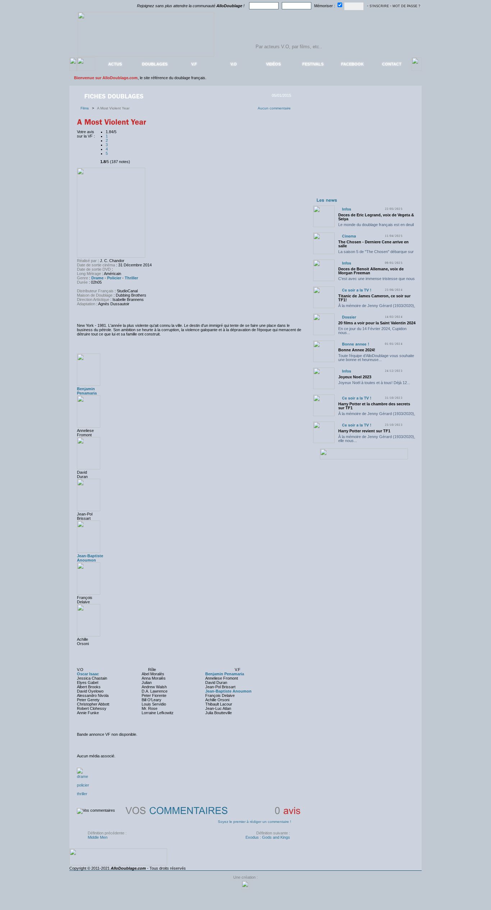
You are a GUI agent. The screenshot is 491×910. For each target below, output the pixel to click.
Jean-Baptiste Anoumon (90, 558)
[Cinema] (349, 236)
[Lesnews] (327, 199)
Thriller (131, 278)
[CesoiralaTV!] (356, 290)
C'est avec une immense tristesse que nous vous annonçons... (376, 280)
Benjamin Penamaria (87, 391)
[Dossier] (349, 317)
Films (86, 108)
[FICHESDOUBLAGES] (114, 95)
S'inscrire (379, 6)
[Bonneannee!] (355, 344)
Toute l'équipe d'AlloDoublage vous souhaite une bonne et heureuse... (376, 357)
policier (83, 785)
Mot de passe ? (406, 6)
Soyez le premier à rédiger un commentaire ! (254, 822)
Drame (97, 278)
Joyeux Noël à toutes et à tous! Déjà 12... (374, 382)
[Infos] (346, 209)
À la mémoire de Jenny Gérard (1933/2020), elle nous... (376, 307)
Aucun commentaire (274, 108)
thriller (82, 794)
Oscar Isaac (88, 674)
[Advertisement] (364, 150)
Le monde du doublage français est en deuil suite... (376, 226)
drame (82, 776)
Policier (114, 278)
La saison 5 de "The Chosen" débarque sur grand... (376, 253)
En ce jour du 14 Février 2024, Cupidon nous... (372, 330)
